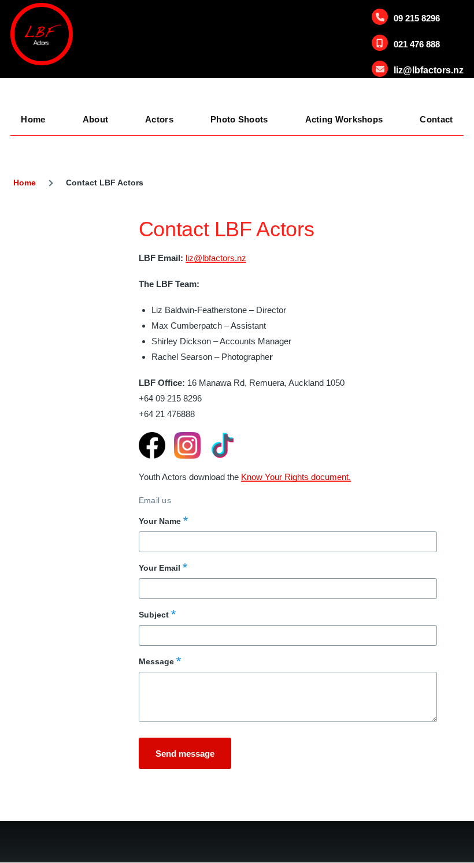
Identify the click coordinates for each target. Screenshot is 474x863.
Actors (159, 119)
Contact (436, 119)
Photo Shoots (239, 119)
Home (33, 119)
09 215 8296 (417, 18)
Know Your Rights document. (296, 477)
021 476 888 (417, 44)
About (96, 119)
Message (156, 661)
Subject (154, 614)
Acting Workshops (344, 119)
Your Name (160, 521)
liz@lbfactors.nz (429, 70)
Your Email (159, 567)
